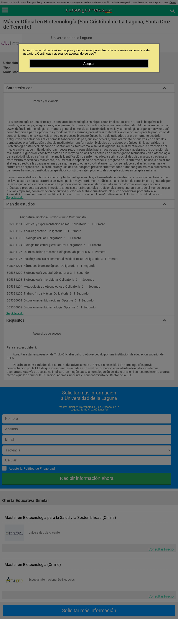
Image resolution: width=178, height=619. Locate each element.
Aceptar (88, 63)
